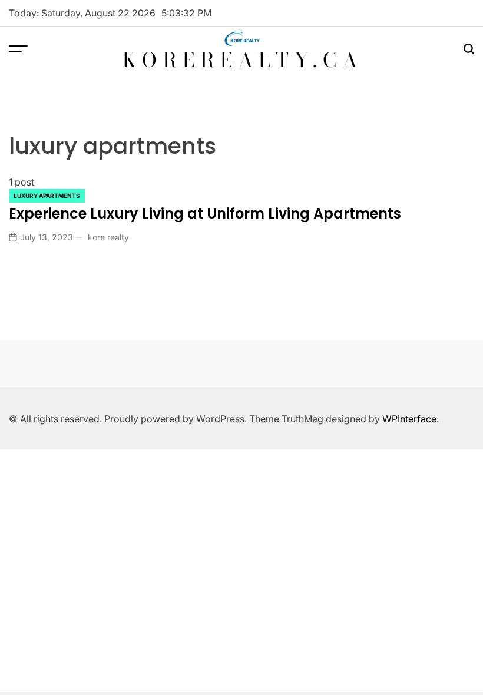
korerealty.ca (243, 60)
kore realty (108, 237)
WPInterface (409, 419)
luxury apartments (47, 195)
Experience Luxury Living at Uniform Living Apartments (205, 213)
